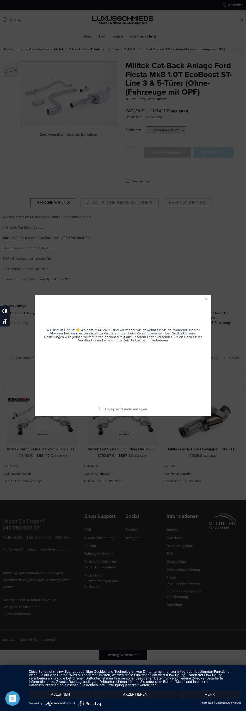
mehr (209, 694)
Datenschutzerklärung (228, 702)
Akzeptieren (135, 694)
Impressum (207, 702)
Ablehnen (60, 694)
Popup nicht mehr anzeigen (126, 409)
